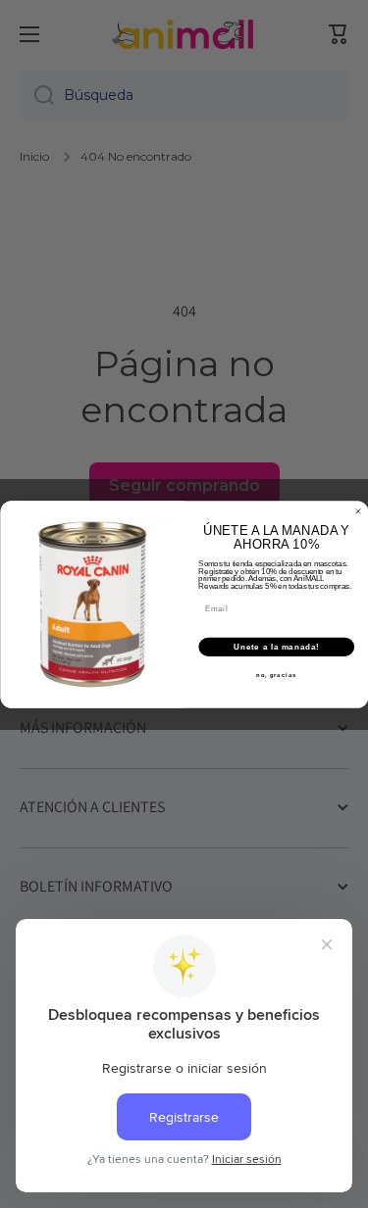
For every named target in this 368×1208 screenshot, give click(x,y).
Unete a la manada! (276, 647)
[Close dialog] (358, 511)
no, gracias (276, 674)
